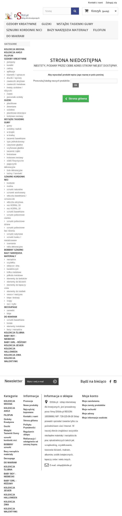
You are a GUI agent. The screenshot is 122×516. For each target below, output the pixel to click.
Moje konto (90, 396)
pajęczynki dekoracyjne (10, 165)
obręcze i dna (12, 266)
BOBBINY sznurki (13, 250)
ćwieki (9, 94)
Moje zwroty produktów (93, 405)
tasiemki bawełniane (15, 138)
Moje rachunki (89, 409)
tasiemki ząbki (13, 151)
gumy (9, 126)
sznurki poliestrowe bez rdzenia (14, 229)
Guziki (46, 24)
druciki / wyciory (14, 78)
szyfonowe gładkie (15, 148)
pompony (10, 62)
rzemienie (11, 243)
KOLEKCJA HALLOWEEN (10, 350)
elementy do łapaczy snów (15, 286)
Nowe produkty (30, 405)
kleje (8, 313)
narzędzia (11, 259)
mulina (9, 186)
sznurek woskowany (15, 192)
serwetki (10, 310)
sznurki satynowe (14, 234)
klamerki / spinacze (15, 75)
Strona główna (30, 420)
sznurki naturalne (14, 189)
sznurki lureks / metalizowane (12, 239)
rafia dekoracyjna (14, 247)
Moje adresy (88, 413)
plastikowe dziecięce (16, 113)
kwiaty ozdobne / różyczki (13, 89)
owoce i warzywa (14, 294)
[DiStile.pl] (22, 15)
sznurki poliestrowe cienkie (14, 216)
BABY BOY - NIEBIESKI (10, 337)
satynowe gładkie (14, 145)
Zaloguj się (111, 2)
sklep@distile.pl (64, 465)
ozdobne (10, 110)
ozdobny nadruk (13, 129)
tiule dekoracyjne (14, 170)
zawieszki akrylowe (15, 81)
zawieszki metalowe (15, 84)
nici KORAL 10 (13, 205)
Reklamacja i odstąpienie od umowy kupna (30, 442)
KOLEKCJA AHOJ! (13, 52)
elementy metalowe (15, 326)
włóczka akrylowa (14, 202)
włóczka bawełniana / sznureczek (15, 197)
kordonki (10, 183)
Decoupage (10, 307)
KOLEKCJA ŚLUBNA (14, 332)
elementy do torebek (16, 291)
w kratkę (10, 135)
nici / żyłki (11, 304)
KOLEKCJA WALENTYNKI (11, 360)
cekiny (9, 68)
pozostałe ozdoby (14, 97)
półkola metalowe (14, 275)
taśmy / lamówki (14, 173)
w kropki (10, 132)
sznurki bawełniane (15, 211)
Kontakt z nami (95, 2)
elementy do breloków (16, 278)
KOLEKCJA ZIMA (12, 355)
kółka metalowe (13, 272)
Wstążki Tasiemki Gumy (75, 24)
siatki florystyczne (15, 161)
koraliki (9, 65)
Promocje (28, 401)
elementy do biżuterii (16, 282)
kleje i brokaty (13, 297)
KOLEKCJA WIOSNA (14, 49)
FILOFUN (99, 30)
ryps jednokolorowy (15, 141)
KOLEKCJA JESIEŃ (13, 345)
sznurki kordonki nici (24, 30)
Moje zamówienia (90, 401)
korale (9, 323)
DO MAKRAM (15, 36)
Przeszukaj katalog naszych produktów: (51, 81)
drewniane (11, 106)
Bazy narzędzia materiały (67, 30)
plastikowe (11, 103)
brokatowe (11, 154)
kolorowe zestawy (14, 116)
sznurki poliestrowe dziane (14, 223)
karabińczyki (12, 269)
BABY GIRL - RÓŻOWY (15, 342)
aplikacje (10, 71)
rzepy (9, 301)
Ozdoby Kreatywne (21, 24)
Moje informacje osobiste (94, 417)
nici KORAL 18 (13, 208)
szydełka (10, 262)
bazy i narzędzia (14, 329)
